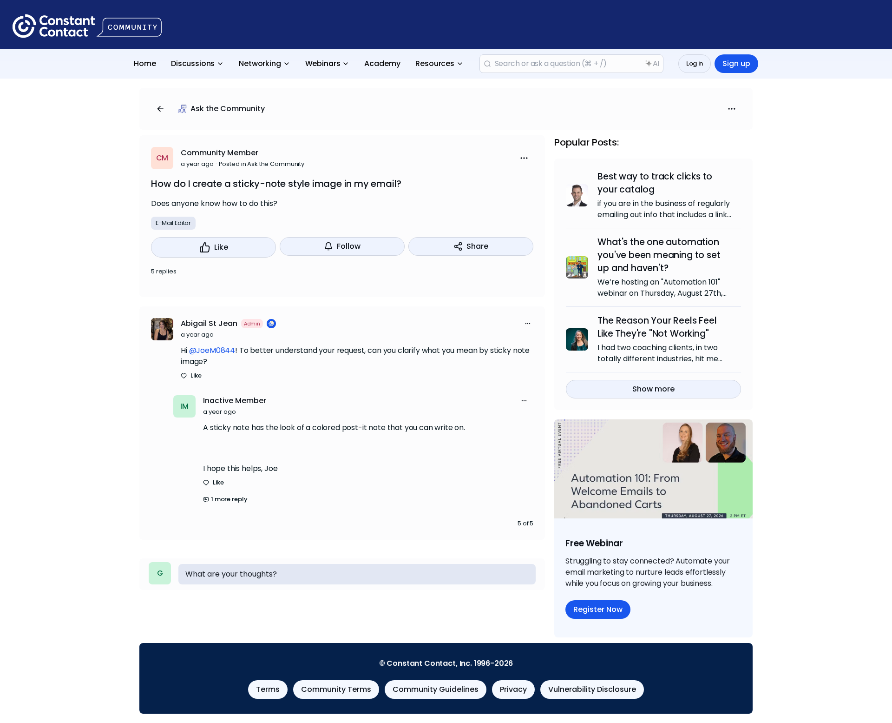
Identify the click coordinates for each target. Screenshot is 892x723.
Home (145, 63)
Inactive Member (234, 400)
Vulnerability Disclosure (592, 689)
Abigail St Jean (209, 323)
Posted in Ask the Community (262, 163)
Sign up (736, 63)
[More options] (527, 323)
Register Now (598, 609)
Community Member (219, 152)
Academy (382, 63)
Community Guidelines (436, 689)
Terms (268, 689)
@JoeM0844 (212, 350)
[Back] (160, 108)
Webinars (323, 63)
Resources (434, 63)
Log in (694, 63)
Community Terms (336, 689)
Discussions (193, 63)
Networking (260, 63)
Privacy (513, 689)
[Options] (731, 108)
